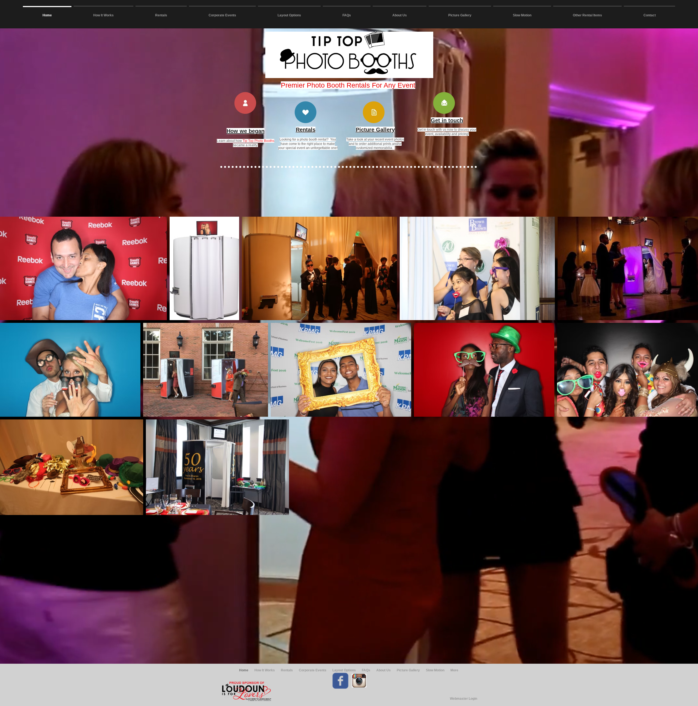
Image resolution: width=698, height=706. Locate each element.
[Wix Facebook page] (340, 681)
